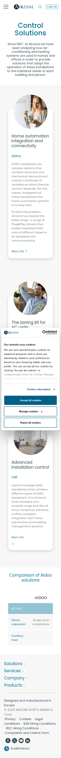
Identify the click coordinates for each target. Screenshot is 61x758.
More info (18, 251)
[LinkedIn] (27, 740)
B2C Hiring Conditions (23, 728)
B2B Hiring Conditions (40, 723)
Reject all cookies (30, 422)
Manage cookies (28, 411)
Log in (52, 6)
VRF (15, 477)
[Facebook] (8, 740)
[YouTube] (21, 740)
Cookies (25, 719)
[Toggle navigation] (6, 7)
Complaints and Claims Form (27, 733)
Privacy (10, 719)
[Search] (40, 6)
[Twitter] (14, 740)
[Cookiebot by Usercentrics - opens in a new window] (43, 332)
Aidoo (16, 156)
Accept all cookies (30, 400)
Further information (39, 389)
